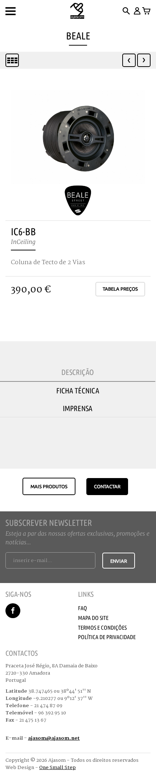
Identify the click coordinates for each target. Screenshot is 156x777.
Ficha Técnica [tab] (77, 390)
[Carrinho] (146, 10)
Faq (82, 608)
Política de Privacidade (107, 637)
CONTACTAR (107, 486)
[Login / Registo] (136, 10)
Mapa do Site (93, 618)
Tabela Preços (120, 288)
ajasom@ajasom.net (54, 738)
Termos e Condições (102, 627)
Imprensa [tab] (78, 408)
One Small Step (57, 767)
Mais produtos (48, 486)
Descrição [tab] (77, 372)
